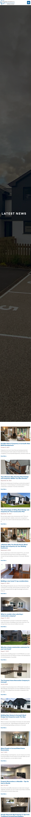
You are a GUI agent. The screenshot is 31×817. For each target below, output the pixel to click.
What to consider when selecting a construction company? (12, 615)
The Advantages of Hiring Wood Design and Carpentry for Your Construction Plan (15, 510)
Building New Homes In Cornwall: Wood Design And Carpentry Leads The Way (13, 716)
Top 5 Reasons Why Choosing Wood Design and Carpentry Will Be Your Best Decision (15, 477)
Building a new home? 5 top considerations (14, 581)
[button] (28, 2)
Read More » (4, 456)
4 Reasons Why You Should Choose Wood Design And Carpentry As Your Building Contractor (14, 546)
